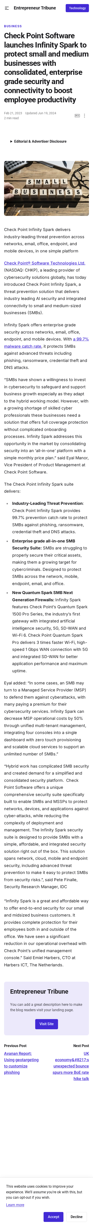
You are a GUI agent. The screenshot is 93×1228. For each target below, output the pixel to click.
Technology (77, 8)
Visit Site (47, 1024)
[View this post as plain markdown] (77, 115)
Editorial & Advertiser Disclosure (40, 141)
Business (13, 26)
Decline (77, 1217)
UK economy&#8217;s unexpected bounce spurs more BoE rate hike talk (71, 1066)
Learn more (15, 1205)
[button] (7, 8)
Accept (53, 1217)
